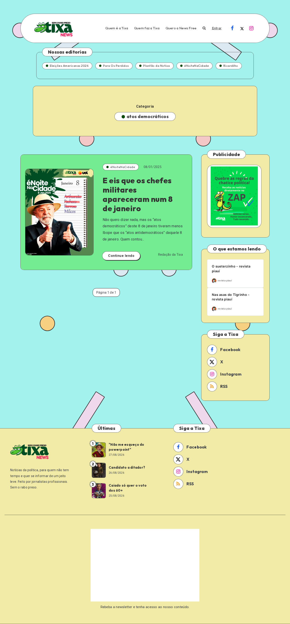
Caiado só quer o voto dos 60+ (128, 488)
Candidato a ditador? (127, 467)
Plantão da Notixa (156, 65)
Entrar (217, 28)
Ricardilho (230, 65)
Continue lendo (121, 256)
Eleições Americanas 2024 (69, 65)
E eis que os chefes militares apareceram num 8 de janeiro (138, 194)
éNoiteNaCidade (196, 65)
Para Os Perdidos (116, 65)
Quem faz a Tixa (147, 28)
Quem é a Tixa (116, 28)
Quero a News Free (181, 28)
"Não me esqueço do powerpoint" (126, 447)
